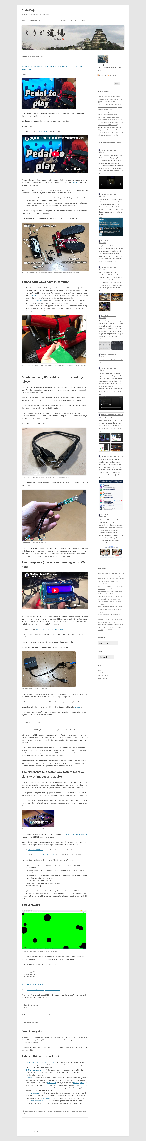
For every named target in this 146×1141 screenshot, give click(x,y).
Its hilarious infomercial (51, 1098)
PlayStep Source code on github (36, 984)
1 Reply (24, 75)
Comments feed (103, 675)
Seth (25, 1114)
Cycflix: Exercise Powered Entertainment (40, 1062)
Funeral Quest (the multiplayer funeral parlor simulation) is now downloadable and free (110, 106)
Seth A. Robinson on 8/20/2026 (107, 195)
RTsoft (73, 20)
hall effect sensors (35, 301)
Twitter (119, 142)
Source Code (52, 20)
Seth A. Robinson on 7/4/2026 (112, 456)
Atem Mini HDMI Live (35, 850)
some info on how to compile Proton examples (43, 990)
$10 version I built (47, 855)
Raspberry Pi (63, 1111)
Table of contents (36, 20)
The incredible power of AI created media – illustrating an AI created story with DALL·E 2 (110, 627)
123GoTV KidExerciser (36, 1101)
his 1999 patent (78, 1083)
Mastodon (111, 142)
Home (24, 20)
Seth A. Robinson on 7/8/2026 (112, 415)
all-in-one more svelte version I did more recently (53, 629)
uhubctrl (78, 707)
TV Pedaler (29, 1078)
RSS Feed (113, 75)
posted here (51, 1083)
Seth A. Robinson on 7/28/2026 (107, 317)
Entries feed (101, 673)
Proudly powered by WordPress (31, 1132)
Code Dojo (29, 10)
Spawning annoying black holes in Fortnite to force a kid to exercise (54, 68)
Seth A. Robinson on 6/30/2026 (107, 516)
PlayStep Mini (44, 131)
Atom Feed (103, 75)
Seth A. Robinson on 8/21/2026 (107, 151)
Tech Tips (71, 1111)
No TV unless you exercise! (35, 1070)
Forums (64, 20)
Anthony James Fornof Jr (105, 97)
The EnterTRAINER (32, 1093)
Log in (99, 670)
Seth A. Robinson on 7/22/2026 (107, 369)
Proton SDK (33, 295)
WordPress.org (102, 678)
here (75, 182)
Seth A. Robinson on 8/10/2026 (107, 268)
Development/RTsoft (44, 1111)
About (83, 20)
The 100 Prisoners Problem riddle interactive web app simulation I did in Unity (110, 99)
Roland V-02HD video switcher (76, 834)
